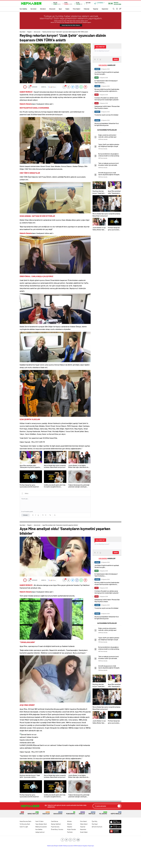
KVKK (75, 845)
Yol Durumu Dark (25, 824)
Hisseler (82, 813)
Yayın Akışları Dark (41, 824)
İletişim (56, 845)
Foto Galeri (76, 9)
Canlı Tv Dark (39, 821)
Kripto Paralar (116, 813)
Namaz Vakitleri (33, 813)
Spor (60, 9)
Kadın (67, 9)
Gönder (25, 515)
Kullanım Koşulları (82, 845)
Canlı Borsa (54, 821)
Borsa (22, 813)
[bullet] (45, 515)
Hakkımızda (50, 845)
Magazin (29, 32)
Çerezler (70, 845)
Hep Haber (22, 32)
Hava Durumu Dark (25, 821)
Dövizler (69, 824)
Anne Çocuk (37, 32)
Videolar (86, 9)
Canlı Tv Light (24, 827)
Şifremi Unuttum (97, 827)
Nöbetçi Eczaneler (41, 827)
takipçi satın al (39, 832)
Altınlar (69, 821)
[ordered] (43, 515)
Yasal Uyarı (91, 845)
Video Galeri (83, 824)
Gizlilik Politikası (63, 845)
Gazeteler (105, 9)
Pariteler (92, 813)
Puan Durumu (70, 813)
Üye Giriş (94, 821)
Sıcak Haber (84, 832)
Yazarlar (95, 9)
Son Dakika (23, 9)
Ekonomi (52, 9)
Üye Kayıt (95, 824)
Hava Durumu (57, 813)
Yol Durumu (103, 813)
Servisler (34, 9)
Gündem (43, 9)
